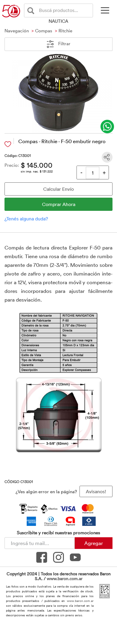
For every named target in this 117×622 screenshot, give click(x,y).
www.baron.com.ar (64, 578)
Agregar (93, 543)
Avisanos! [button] (96, 491)
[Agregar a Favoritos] (7, 144)
